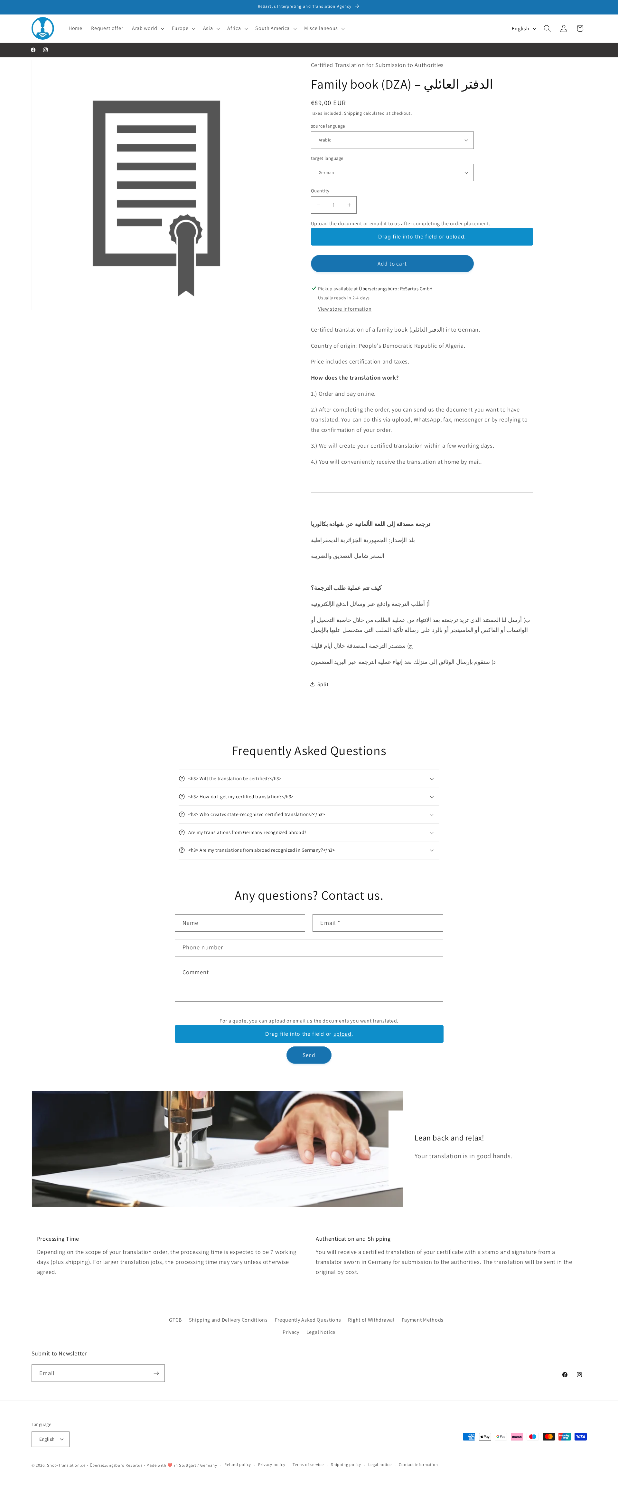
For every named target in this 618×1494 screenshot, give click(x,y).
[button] (147, 28)
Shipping (353, 113)
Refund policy (237, 1464)
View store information (344, 309)
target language (327, 158)
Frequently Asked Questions (308, 1319)
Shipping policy (346, 1464)
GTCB (175, 1319)
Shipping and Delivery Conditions (228, 1319)
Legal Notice (320, 1332)
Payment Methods (423, 1319)
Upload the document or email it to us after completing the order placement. (401, 223)
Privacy (291, 1332)
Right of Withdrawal (371, 1319)
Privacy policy (271, 1464)
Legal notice (380, 1464)
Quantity (320, 190)
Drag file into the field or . (422, 236)
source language (328, 125)
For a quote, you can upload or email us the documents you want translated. (309, 1020)
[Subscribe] (156, 1373)
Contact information (418, 1464)
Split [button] (322, 684)
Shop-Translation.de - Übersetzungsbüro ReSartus (95, 1465)
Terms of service (308, 1464)
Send (309, 1055)
